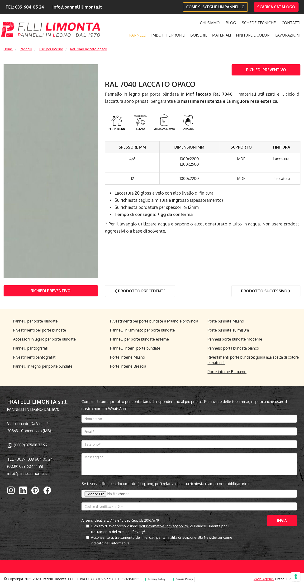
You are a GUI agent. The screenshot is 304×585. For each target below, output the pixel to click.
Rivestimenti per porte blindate (39, 330)
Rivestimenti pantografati (35, 357)
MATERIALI (221, 35)
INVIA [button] (282, 520)
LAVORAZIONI (287, 35)
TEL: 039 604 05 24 (24, 6)
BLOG (231, 22)
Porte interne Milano (127, 357)
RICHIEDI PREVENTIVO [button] (266, 69)
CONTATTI (291, 22)
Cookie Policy (184, 579)
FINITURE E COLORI (253, 35)
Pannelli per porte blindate (35, 321)
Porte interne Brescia (128, 366)
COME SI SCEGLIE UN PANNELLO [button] (215, 7)
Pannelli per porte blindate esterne (139, 339)
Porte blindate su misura (228, 330)
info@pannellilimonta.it (77, 6)
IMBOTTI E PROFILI (168, 35)
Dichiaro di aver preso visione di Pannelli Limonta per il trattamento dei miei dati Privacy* (160, 529)
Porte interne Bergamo (227, 371)
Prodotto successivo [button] (264, 291)
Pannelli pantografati (30, 348)
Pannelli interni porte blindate (135, 348)
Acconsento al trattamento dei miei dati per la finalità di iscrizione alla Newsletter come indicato (161, 540)
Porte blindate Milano (226, 321)
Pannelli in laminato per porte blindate (142, 330)
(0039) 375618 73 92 (31, 445)
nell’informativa (116, 543)
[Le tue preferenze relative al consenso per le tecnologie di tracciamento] (295, 576)
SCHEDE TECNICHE (259, 22)
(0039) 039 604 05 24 (34, 459)
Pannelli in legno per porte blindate (42, 366)
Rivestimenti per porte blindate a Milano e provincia (154, 321)
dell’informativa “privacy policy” (164, 526)
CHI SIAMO (210, 22)
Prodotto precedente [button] (141, 291)
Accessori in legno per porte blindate (44, 339)
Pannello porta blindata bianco (233, 348)
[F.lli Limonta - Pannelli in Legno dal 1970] (50, 29)
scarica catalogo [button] (276, 7)
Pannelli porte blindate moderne (235, 339)
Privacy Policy (156, 579)
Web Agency (264, 579)
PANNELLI (138, 35)
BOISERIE (198, 35)
